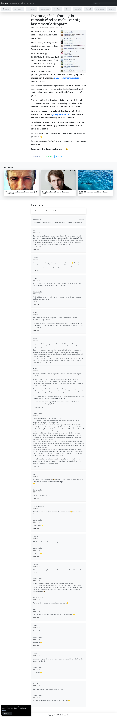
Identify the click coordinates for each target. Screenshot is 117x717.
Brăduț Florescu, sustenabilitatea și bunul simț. (93, 192)
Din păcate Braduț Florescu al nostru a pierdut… (55, 192)
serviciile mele (78, 223)
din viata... (6, 9)
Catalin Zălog (37, 219)
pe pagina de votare (60, 114)
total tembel (100, 9)
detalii (4, 710)
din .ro (35, 3)
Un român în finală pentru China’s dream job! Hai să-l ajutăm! (21, 192)
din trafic (88, 9)
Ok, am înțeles (7, 713)
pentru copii (31, 9)
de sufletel (57, 9)
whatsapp (48, 157)
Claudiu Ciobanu (38, 507)
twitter (59, 157)
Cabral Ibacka (37, 292)
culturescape (44, 9)
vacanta (111, 9)
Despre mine (14, 3)
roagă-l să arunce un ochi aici (66, 78)
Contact (29, 3)
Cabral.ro (4, 3)
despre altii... (18, 9)
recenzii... (78, 9)
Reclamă (23, 3)
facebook (37, 157)
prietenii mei (54, 28)
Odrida (35, 258)
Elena (35, 626)
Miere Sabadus (38, 598)
